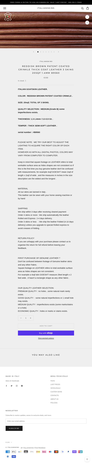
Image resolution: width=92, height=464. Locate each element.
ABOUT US (54, 399)
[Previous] (33, 51)
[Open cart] (88, 8)
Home (52, 381)
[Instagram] (17, 385)
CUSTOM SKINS (56, 392)
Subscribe (14, 428)
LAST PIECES (55, 384)
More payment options (46, 338)
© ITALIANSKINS (12, 447)
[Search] (82, 8)
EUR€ (8, 442)
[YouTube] (22, 385)
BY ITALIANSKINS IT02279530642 (33, 448)
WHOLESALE (55, 388)
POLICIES (53, 403)
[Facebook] (6, 385)
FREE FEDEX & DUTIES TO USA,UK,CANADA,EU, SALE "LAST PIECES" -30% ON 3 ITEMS (46, 2)
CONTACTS (54, 395)
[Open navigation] (4, 8)
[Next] (58, 51)
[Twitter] (11, 385)
